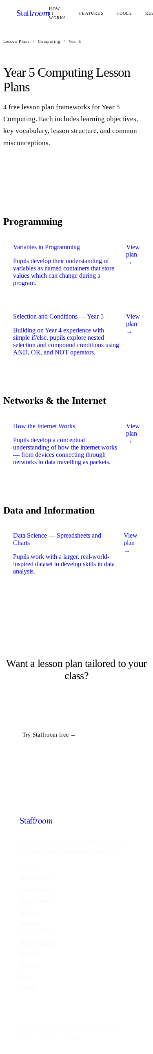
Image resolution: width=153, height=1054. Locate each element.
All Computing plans (118, 734)
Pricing (28, 913)
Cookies (73, 1038)
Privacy (27, 1038)
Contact (28, 988)
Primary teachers (39, 943)
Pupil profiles (35, 901)
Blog (25, 977)
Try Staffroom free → (49, 734)
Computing (49, 41)
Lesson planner (37, 890)
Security (29, 924)
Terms (49, 1038)
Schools (29, 966)
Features (91, 13)
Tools (124, 13)
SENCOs (30, 954)
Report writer (35, 878)
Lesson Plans (16, 41)
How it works (57, 13)
